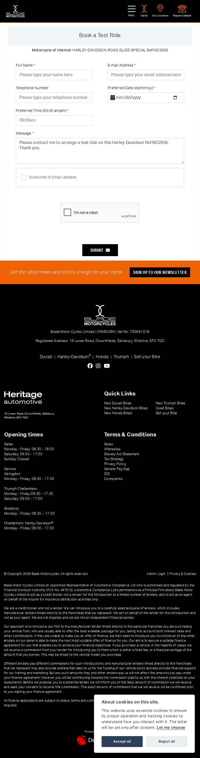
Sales (108, 444)
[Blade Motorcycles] (15, 11)
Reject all (167, 741)
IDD (107, 474)
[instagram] (99, 366)
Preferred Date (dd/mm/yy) (131, 88)
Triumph (121, 357)
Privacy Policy (115, 464)
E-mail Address (122, 65)
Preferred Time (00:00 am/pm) (42, 111)
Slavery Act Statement (121, 454)
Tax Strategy (114, 459)
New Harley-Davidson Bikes (126, 408)
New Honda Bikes (118, 413)
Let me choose (171, 727)
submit (98, 250)
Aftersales (112, 449)
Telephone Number (32, 88)
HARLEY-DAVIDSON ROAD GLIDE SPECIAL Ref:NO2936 (100, 50)
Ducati (46, 357)
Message (25, 133)
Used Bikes (165, 408)
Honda (102, 357)
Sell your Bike (147, 357)
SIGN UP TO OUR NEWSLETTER (160, 272)
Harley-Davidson (74, 356)
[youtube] (108, 366)
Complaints (113, 478)
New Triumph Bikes (171, 403)
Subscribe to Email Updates (52, 177)
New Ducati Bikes (118, 403)
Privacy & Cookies (183, 573)
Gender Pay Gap (117, 469)
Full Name (25, 65)
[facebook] (91, 366)
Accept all (122, 741)
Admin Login (156, 573)
